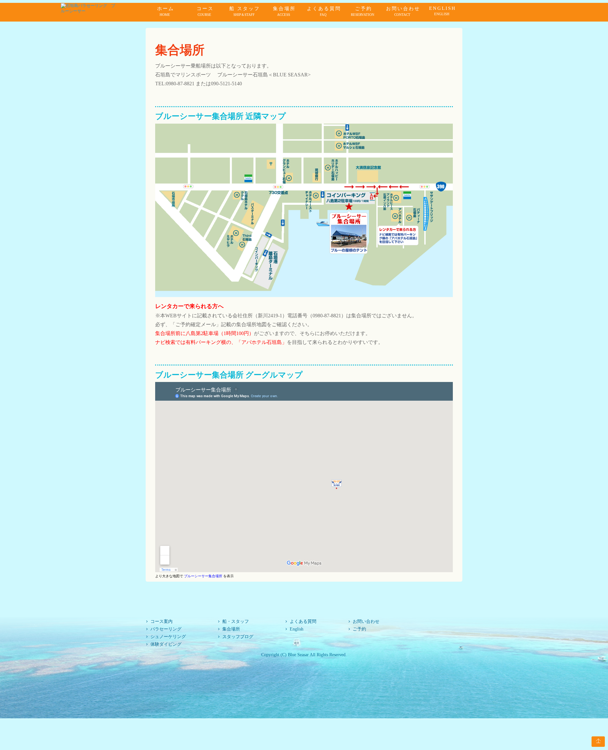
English (296, 628)
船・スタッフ (235, 621)
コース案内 (161, 621)
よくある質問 (324, 11)
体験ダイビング (165, 644)
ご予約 (362, 11)
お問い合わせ (403, 11)
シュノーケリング (168, 636)
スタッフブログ (237, 636)
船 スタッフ (244, 11)
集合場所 (284, 11)
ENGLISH (442, 11)
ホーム (165, 11)
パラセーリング (165, 628)
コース (205, 11)
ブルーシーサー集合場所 (203, 576)
